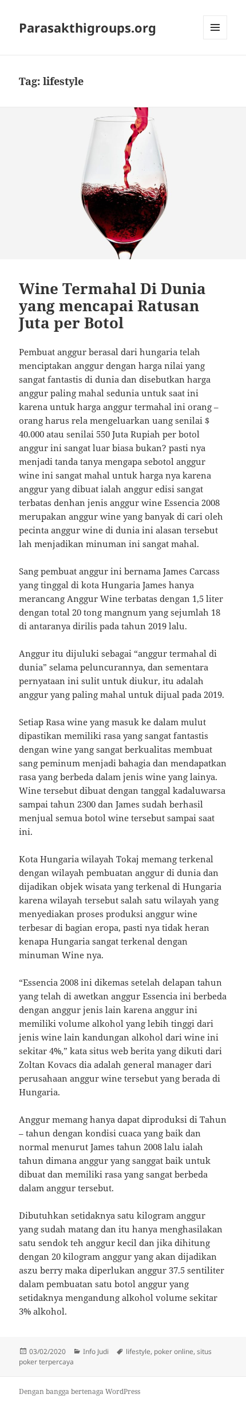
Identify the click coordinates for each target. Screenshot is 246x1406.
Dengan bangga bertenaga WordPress (79, 1391)
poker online (173, 1351)
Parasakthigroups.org (87, 27)
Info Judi (96, 1351)
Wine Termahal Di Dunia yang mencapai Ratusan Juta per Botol (112, 305)
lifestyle (138, 1351)
